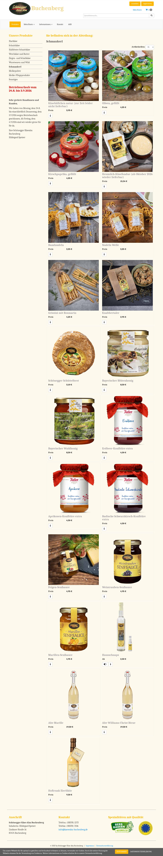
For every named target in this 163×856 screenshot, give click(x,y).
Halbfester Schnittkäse (19, 49)
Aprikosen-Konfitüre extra (65, 516)
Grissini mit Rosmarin (62, 312)
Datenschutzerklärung (104, 846)
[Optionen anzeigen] (105, 664)
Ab (103, 659)
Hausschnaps (110, 655)
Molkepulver (15, 71)
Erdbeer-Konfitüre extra (117, 448)
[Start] (151, 15)
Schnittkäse (14, 45)
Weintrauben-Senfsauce (117, 587)
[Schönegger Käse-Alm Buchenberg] (44, 8)
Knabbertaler (110, 312)
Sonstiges (13, 79)
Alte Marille (55, 722)
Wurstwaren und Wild (19, 62)
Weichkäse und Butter (19, 54)
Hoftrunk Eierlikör (60, 790)
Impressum (90, 846)
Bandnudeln (56, 245)
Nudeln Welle (110, 245)
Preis (50, 110)
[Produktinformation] (50, 115)
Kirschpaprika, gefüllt (62, 174)
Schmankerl (15, 66)
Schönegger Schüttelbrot (63, 380)
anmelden (135, 4)
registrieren (147, 4)
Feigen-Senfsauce (59, 587)
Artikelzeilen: (138, 47)
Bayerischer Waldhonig (63, 448)
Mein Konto (137, 10)
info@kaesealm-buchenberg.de (73, 829)
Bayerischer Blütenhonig (117, 380)
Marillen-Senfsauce (60, 655)
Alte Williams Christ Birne (118, 722)
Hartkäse (13, 41)
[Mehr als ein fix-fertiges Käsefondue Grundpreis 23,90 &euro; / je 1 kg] (127, 146)
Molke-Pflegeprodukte (19, 75)
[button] (149, 10)
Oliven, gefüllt (110, 103)
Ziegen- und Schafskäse (20, 58)
